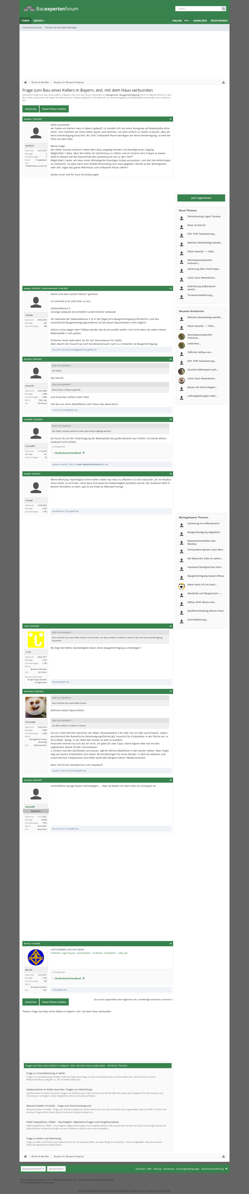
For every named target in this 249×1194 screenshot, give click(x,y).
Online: (180, 20)
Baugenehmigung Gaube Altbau (206, 575)
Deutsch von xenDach (96, 1179)
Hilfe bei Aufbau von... (200, 352)
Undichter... (194, 343)
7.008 (44, 394)
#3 (171, 359)
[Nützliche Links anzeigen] (223, 82)
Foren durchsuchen (32, 27)
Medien (38, 20)
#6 (171, 626)
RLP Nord (42, 672)
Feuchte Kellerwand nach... (203, 369)
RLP (45, 990)
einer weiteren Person (88, 464)
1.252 (44, 978)
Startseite (140, 1168)
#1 (171, 119)
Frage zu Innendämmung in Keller (45, 1073)
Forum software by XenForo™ (48, 1179)
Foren (25, 20)
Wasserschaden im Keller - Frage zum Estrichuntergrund (58, 1105)
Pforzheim (42, 403)
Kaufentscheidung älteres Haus (206, 610)
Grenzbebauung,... (198, 619)
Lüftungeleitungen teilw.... (203, 395)
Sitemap (157, 1168)
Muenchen (42, 829)
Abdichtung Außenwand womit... (201, 288)
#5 (171, 474)
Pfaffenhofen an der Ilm (36, 166)
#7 (171, 691)
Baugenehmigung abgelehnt (204, 532)
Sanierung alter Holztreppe (203, 268)
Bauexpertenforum (32, 1168)
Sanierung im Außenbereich (204, 523)
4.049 (44, 730)
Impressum (169, 1168)
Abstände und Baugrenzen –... (205, 593)
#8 (171, 780)
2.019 (44, 508)
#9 (171, 943)
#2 (171, 288)
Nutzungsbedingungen (188, 1168)
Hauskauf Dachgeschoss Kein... (205, 567)
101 (45, 454)
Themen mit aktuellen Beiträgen (61, 27)
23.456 (44, 819)
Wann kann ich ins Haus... (202, 584)
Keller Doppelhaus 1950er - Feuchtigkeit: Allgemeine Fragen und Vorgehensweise (72, 1122)
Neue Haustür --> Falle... (201, 251)
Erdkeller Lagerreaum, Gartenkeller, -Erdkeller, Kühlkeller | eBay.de (89, 953)
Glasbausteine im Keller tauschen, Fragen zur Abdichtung (59, 1089)
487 (45, 323)
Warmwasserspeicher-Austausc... (200, 261)
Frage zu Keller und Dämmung (43, 1138)
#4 (171, 419)
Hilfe (149, 1168)
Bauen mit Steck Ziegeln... (202, 387)
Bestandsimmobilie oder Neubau (202, 542)
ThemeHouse (47, 1182)
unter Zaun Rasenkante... (202, 277)
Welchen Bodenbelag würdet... (205, 242)
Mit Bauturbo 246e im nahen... (205, 558)
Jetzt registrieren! (201, 197)
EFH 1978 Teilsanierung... (202, 233)
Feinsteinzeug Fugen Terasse (204, 216)
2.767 (44, 660)
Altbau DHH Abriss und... (202, 602)
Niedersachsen (40, 745)
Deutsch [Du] (55, 1168)
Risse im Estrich (197, 225)
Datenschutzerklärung (212, 1168)
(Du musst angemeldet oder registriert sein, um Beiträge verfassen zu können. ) (133, 999)
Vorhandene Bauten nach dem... (206, 549)
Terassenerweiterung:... (201, 295)
